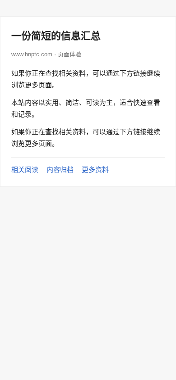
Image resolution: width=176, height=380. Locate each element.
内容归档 (60, 169)
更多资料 (95, 169)
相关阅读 (24, 169)
